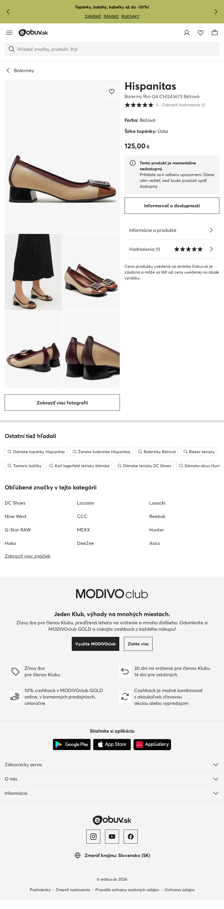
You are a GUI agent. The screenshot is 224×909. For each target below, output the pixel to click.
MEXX (83, 530)
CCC (82, 516)
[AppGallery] (152, 744)
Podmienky (40, 889)
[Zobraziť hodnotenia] (211, 249)
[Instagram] (93, 837)
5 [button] (165, 104)
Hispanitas (150, 85)
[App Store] (112, 744)
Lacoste (85, 503)
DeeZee (85, 543)
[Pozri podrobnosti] (211, 230)
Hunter (156, 530)
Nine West (16, 516)
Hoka (10, 543)
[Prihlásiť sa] (187, 33)
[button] (62, 156)
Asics (154, 543)
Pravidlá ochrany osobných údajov (127, 889)
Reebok (157, 516)
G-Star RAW (18, 530)
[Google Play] (72, 744)
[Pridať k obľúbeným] (112, 91)
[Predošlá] (8, 12)
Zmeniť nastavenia (73, 889)
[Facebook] (131, 837)
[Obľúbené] (201, 33)
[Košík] (215, 33)
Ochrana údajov (179, 889)
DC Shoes (15, 503)
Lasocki (157, 503)
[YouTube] (112, 837)
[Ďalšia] (216, 12)
